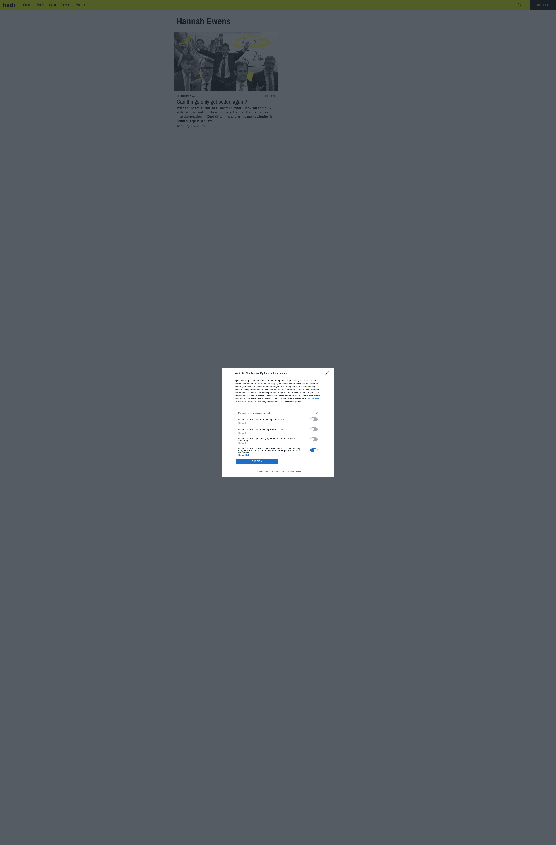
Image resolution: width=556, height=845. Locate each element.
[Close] (328, 373)
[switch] (314, 419)
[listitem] (278, 413)
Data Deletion (261, 471)
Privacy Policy (294, 471)
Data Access (278, 471)
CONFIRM (257, 461)
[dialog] (278, 422)
